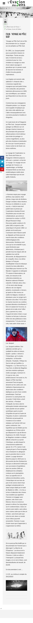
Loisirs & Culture (16, 29)
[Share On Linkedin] (2, 165)
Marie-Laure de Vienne (13, 27)
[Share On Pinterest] (2, 169)
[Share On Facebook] (2, 158)
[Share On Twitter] (2, 162)
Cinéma (9, 29)
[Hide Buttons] (1, 172)
